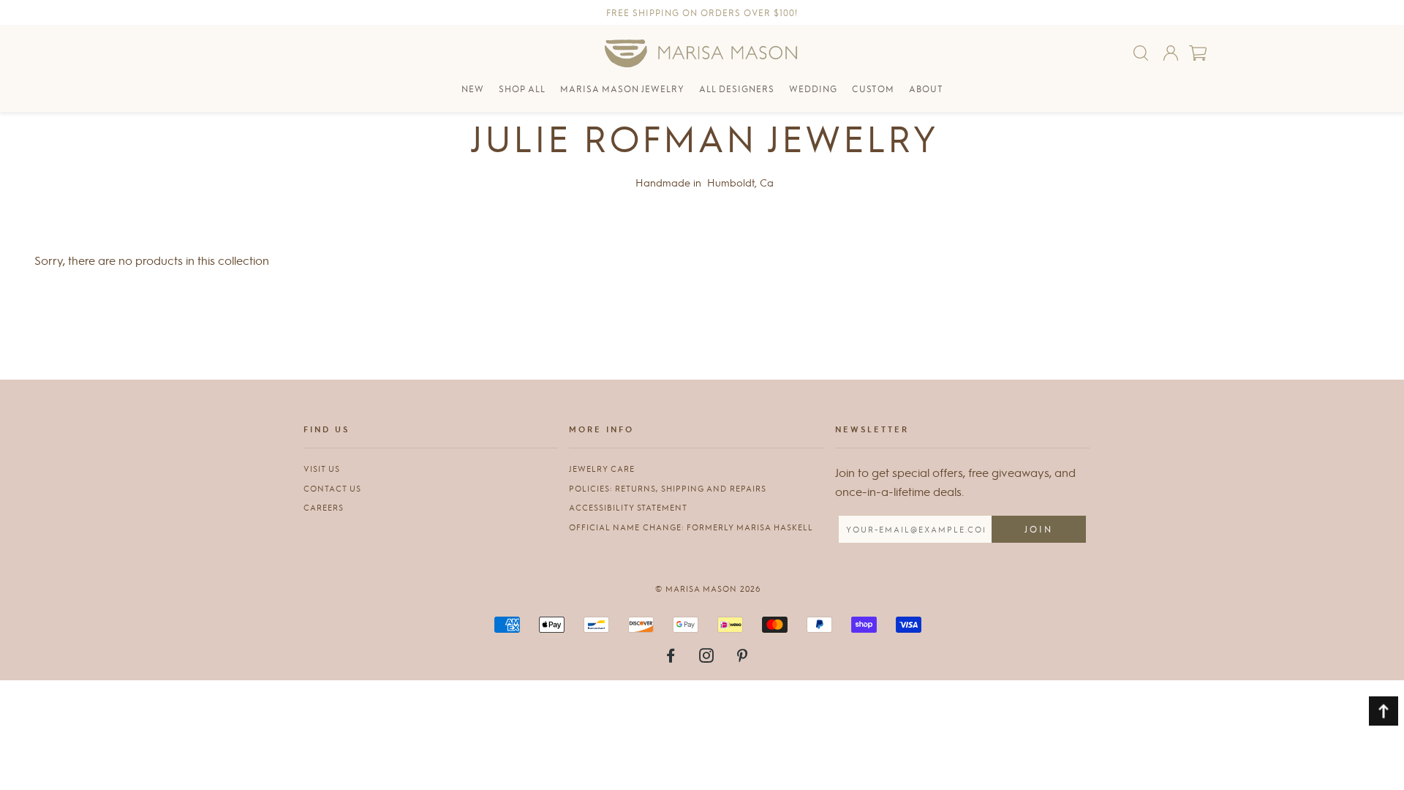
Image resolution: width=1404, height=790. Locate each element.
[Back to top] (1383, 711)
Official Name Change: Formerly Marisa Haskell (691, 527)
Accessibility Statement (628, 507)
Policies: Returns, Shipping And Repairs (667, 488)
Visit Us (321, 468)
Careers (323, 507)
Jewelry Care (602, 468)
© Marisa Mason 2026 (707, 588)
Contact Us (332, 488)
